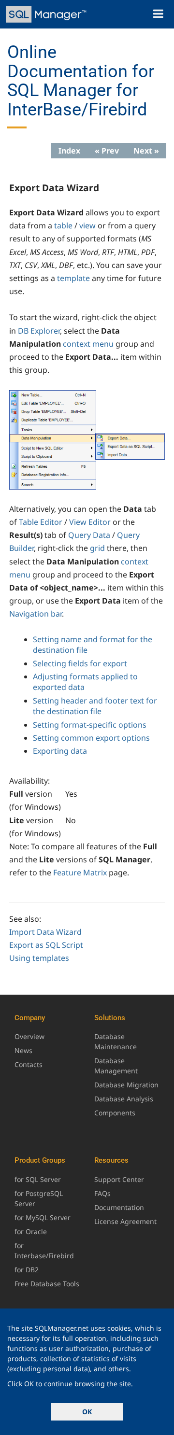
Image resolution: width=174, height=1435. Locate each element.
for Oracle (30, 1231)
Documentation (119, 1207)
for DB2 (26, 1269)
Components (114, 1112)
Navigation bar (35, 613)
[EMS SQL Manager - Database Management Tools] (47, 14)
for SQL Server (37, 1179)
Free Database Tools (46, 1283)
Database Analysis (123, 1098)
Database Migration (126, 1084)
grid (97, 548)
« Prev (107, 150)
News (23, 1050)
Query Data (89, 535)
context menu (88, 343)
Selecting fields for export (80, 663)
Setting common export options (91, 737)
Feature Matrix (80, 872)
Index (69, 150)
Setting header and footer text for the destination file (95, 706)
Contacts (28, 1064)
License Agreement (125, 1221)
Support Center (119, 1179)
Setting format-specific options (89, 724)
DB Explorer (39, 330)
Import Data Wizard (45, 932)
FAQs (102, 1193)
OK (87, 1411)
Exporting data (60, 751)
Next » (146, 150)
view (87, 225)
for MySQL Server (42, 1217)
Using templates (39, 958)
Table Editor (40, 522)
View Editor (90, 522)
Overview (29, 1036)
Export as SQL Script (46, 945)
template (73, 278)
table (63, 225)
